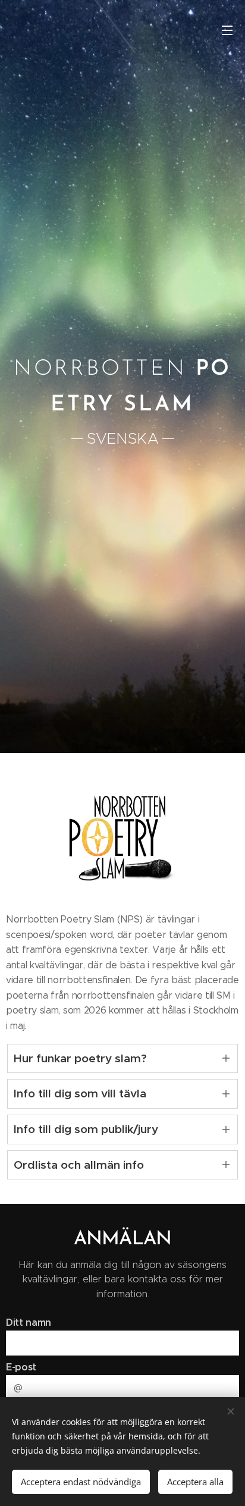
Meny (227, 30)
